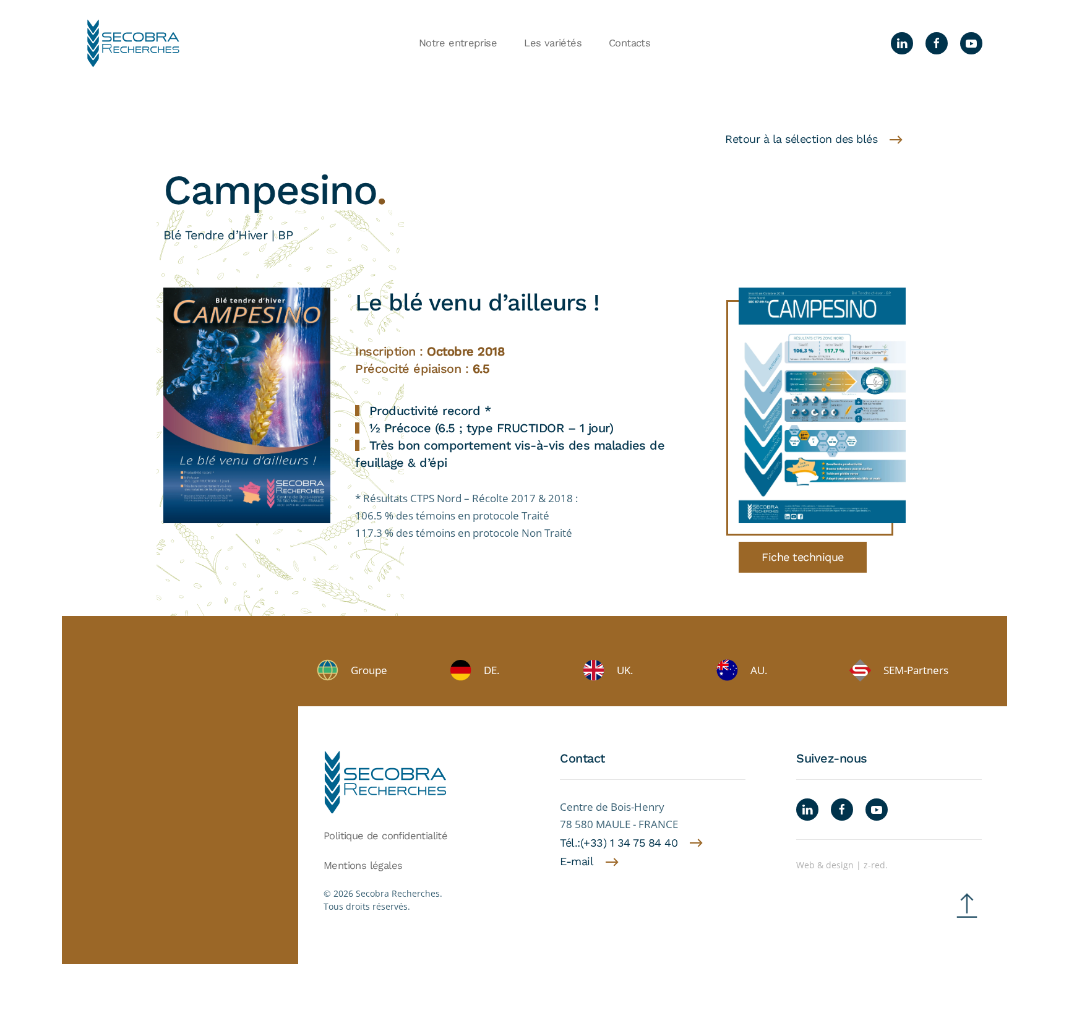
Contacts (629, 43)
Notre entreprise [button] (458, 43)
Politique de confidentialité (385, 836)
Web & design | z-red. (842, 865)
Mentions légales (363, 865)
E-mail (576, 861)
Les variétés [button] (553, 43)
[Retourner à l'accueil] (133, 43)
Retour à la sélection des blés (801, 138)
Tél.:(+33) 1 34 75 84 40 (618, 842)
